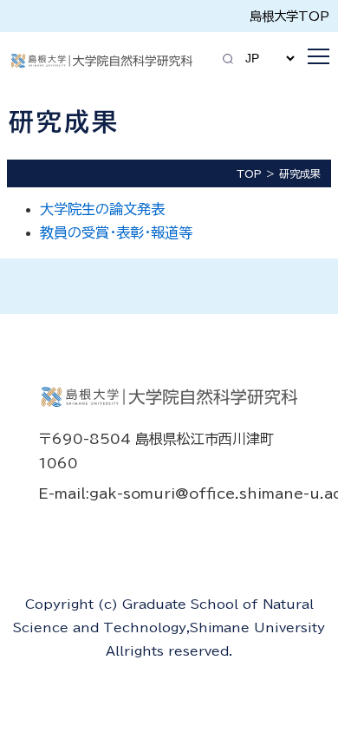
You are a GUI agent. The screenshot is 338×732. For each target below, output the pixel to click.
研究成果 (300, 173)
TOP (249, 173)
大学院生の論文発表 (102, 209)
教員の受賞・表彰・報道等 (116, 232)
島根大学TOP (289, 16)
